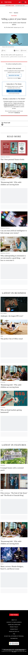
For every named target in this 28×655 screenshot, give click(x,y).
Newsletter (24, 50)
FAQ (14, 633)
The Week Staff (9, 27)
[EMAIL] (2, 125)
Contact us (17, 112)
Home (10, 12)
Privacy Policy (14, 626)
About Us (14, 620)
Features (14, 15)
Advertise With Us (14, 631)
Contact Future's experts (14, 622)
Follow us (17, 50)
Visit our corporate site (19, 649)
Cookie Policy (14, 629)
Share (4, 50)
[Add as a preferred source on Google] (14, 643)
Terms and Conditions (14, 624)
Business (16, 12)
